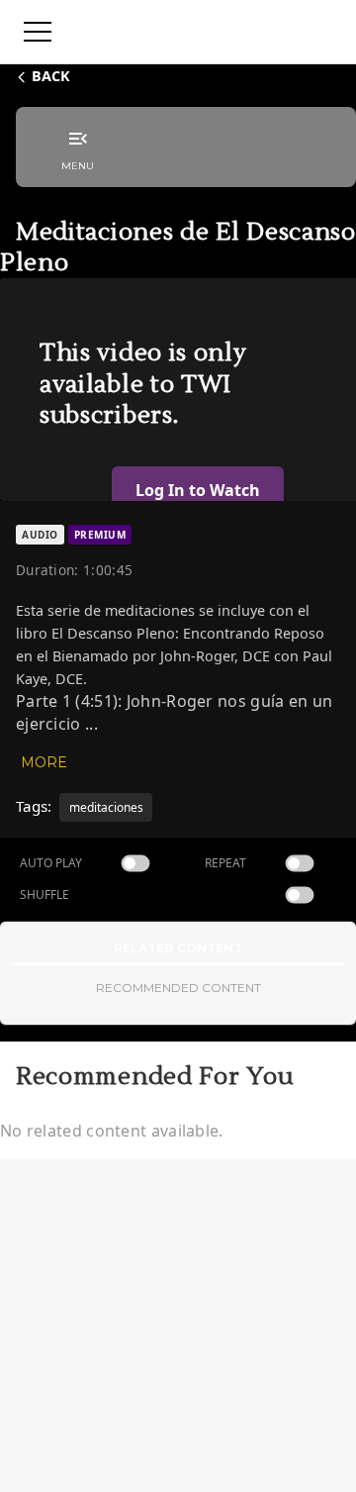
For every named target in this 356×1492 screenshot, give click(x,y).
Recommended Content (178, 987)
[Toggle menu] (37, 31)
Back (51, 75)
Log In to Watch (197, 490)
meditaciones (106, 807)
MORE (44, 762)
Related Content (178, 948)
